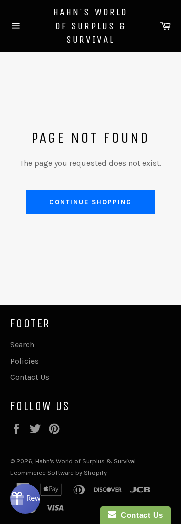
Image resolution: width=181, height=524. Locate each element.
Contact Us (29, 377)
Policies (24, 361)
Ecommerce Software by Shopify (58, 472)
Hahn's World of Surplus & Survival (90, 25)
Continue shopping (90, 202)
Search (22, 345)
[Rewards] (25, 499)
